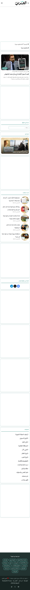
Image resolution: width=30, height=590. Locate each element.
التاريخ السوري (24, 438)
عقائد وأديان (24, 469)
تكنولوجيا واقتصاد (23, 461)
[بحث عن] (28, 3)
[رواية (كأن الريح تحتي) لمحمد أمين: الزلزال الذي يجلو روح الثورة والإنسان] (25, 209)
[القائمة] (2, 3)
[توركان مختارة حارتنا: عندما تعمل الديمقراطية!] (25, 227)
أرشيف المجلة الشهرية (21, 435)
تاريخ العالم (25, 453)
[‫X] (15, 286)
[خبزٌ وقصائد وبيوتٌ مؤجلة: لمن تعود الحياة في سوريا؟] (25, 237)
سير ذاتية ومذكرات (22, 465)
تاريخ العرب (25, 457)
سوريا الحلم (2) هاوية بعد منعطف (20, 152)
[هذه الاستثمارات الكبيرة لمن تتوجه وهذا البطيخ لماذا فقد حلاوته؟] (25, 218)
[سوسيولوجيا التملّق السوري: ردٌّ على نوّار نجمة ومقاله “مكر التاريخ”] (25, 200)
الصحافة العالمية (23, 446)
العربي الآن (25, 450)
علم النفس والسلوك (22, 472)
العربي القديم (25, 71)
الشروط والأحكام (15, 583)
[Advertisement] (15, 23)
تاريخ (11, 563)
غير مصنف (25, 476)
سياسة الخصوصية (7, 581)
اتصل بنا (15, 581)
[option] (15, 146)
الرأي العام (25, 442)
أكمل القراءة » (25, 82)
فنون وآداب (24, 480)
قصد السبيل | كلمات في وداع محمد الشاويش (16, 74)
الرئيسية (26, 44)
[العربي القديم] (20, 3)
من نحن (20, 581)
